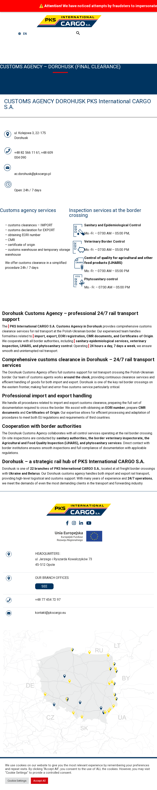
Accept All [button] (39, 780)
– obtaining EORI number (22, 235)
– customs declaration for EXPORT (30, 230)
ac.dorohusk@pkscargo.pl (32, 174)
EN (25, 33)
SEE (44, 586)
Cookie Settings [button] (17, 780)
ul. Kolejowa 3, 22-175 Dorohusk (30, 135)
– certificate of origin (20, 245)
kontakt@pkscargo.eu (50, 613)
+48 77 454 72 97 (48, 600)
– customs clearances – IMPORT (29, 225)
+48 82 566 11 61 (27, 153)
